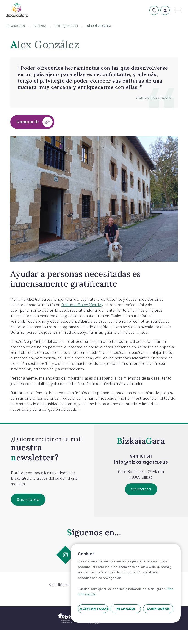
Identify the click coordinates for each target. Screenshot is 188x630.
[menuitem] (154, 10)
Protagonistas (66, 26)
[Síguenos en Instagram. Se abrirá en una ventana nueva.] (65, 555)
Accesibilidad (59, 584)
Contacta (141, 489)
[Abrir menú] (177, 9)
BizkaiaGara (15, 26)
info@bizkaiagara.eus (141, 462)
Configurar (158, 608)
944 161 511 (141, 456)
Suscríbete (28, 499)
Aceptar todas (94, 608)
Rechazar (125, 608)
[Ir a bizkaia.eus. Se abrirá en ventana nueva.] (68, 617)
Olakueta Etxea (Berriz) (81, 304)
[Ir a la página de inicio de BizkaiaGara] (17, 10)
